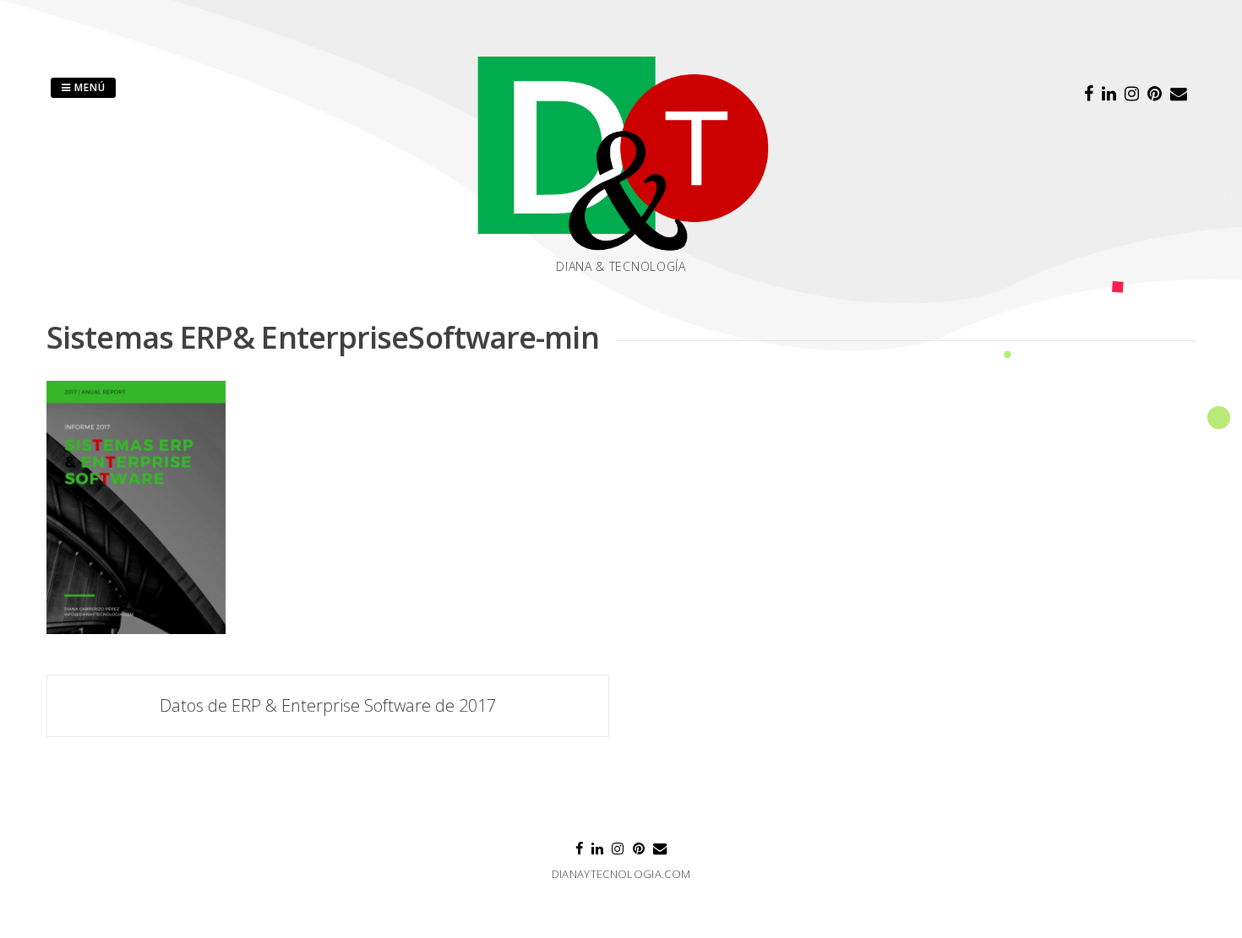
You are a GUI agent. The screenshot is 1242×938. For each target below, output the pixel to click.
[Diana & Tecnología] (621, 153)
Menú (88, 87)
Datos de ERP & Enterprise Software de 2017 (328, 705)
